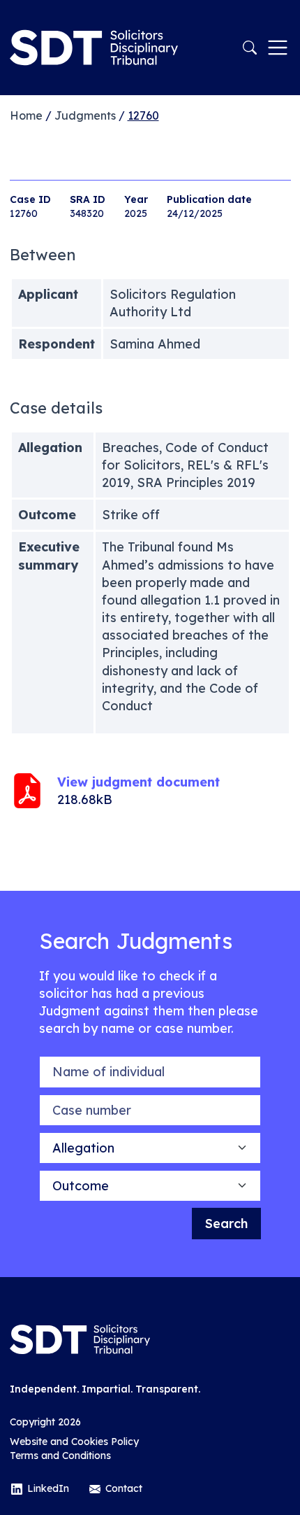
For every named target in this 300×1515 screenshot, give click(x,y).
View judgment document (138, 782)
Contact (123, 1488)
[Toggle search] (250, 47)
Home (26, 115)
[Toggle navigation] (277, 47)
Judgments (85, 115)
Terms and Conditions (60, 1455)
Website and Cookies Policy (74, 1441)
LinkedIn (48, 1488)
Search (226, 1223)
